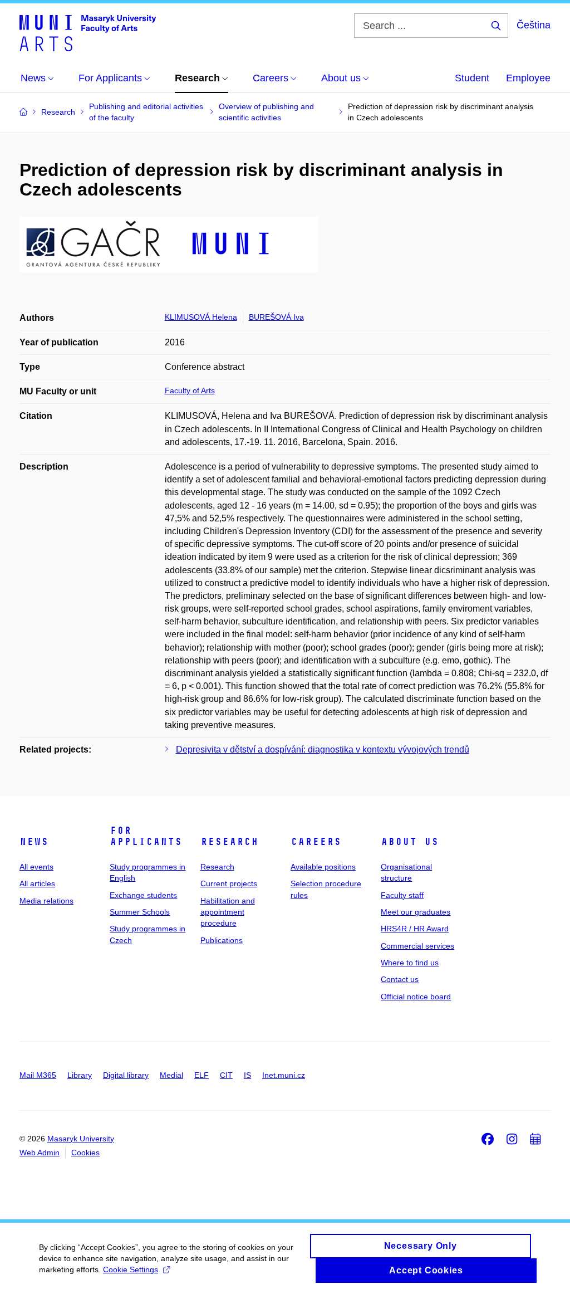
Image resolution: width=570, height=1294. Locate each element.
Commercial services (417, 945)
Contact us (400, 979)
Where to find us (410, 962)
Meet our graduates (415, 911)
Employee (528, 78)
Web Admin (39, 1152)
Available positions (323, 866)
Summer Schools (140, 911)
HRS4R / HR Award (415, 928)
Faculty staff (402, 895)
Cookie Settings (130, 1269)
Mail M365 (37, 1075)
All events (36, 866)
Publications (221, 940)
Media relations (46, 900)
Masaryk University (80, 1138)
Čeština (534, 25)
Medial (171, 1075)
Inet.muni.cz (283, 1075)
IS (247, 1075)
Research (229, 842)
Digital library (126, 1075)
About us (410, 842)
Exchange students (143, 895)
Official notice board (416, 996)
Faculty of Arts (190, 390)
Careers (316, 842)
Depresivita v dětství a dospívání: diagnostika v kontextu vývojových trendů (322, 749)
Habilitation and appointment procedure (227, 912)
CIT (226, 1075)
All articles (37, 883)
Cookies (85, 1152)
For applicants (146, 836)
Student (472, 78)
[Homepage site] (87, 32)
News (33, 842)
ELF (201, 1075)
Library (79, 1075)
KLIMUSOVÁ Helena (201, 316)
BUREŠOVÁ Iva (276, 316)
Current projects (228, 883)
